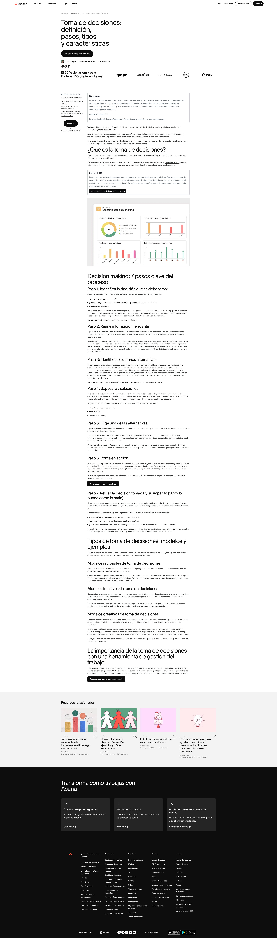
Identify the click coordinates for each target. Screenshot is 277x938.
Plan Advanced (87, 886)
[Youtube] (134, 932)
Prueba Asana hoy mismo (77, 53)
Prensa (178, 885)
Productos (37, 4)
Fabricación (133, 902)
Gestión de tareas (111, 910)
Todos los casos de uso (114, 914)
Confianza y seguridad (184, 896)
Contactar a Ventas (243, 4)
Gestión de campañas (113, 860)
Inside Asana (181, 877)
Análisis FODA (94, 411)
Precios (75, 4)
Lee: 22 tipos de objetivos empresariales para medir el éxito (111, 320)
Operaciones (133, 868)
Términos (147, 932)
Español (106, 932)
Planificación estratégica (114, 901)
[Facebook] (130, 932)
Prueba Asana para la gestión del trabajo (106, 679)
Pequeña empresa (135, 860)
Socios (154, 902)
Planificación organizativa (115, 886)
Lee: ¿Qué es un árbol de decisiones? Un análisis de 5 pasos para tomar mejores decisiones (123, 382)
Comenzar (258, 4)
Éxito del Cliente (158, 893)
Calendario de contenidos (115, 864)
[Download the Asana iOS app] (174, 932)
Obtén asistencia (158, 864)
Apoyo (64, 4)
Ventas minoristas (135, 889)
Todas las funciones (89, 867)
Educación (132, 897)
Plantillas (70, 124)
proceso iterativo (122, 639)
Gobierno (132, 893)
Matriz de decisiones (97, 415)
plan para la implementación (145, 466)
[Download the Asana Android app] (188, 932)
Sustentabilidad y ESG (184, 911)
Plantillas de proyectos (161, 889)
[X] (119, 932)
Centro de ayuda (158, 860)
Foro (153, 877)
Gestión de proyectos (89, 905)
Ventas (131, 881)
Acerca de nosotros (183, 860)
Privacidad (180, 900)
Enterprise (85, 890)
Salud (130, 885)
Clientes (179, 868)
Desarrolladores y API (160, 897)
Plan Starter (85, 882)
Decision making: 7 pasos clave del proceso (72, 102)
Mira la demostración (69, 130)
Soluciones (52, 4)
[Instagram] (126, 932)
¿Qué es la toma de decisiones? (71, 97)
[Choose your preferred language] (219, 3)
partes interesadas (172, 162)
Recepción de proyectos (114, 905)
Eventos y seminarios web (162, 885)
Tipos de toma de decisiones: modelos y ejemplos (70, 107)
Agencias (132, 913)
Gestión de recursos (89, 910)
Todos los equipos (135, 917)
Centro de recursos (159, 881)
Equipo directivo (182, 864)
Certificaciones (158, 872)
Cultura (178, 881)
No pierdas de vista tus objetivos (103, 484)
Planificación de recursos (114, 897)
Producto (131, 877)
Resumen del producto (90, 863)
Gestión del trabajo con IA (91, 901)
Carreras (179, 872)
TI (129, 872)
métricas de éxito (155, 503)
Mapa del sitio (157, 906)
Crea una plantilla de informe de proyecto (108, 191)
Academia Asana (158, 868)
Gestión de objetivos (113, 875)
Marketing (132, 864)
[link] (65, 14)
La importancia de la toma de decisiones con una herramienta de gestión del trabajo (72, 114)
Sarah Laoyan (70, 61)
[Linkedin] (123, 932)
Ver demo (121, 826)
